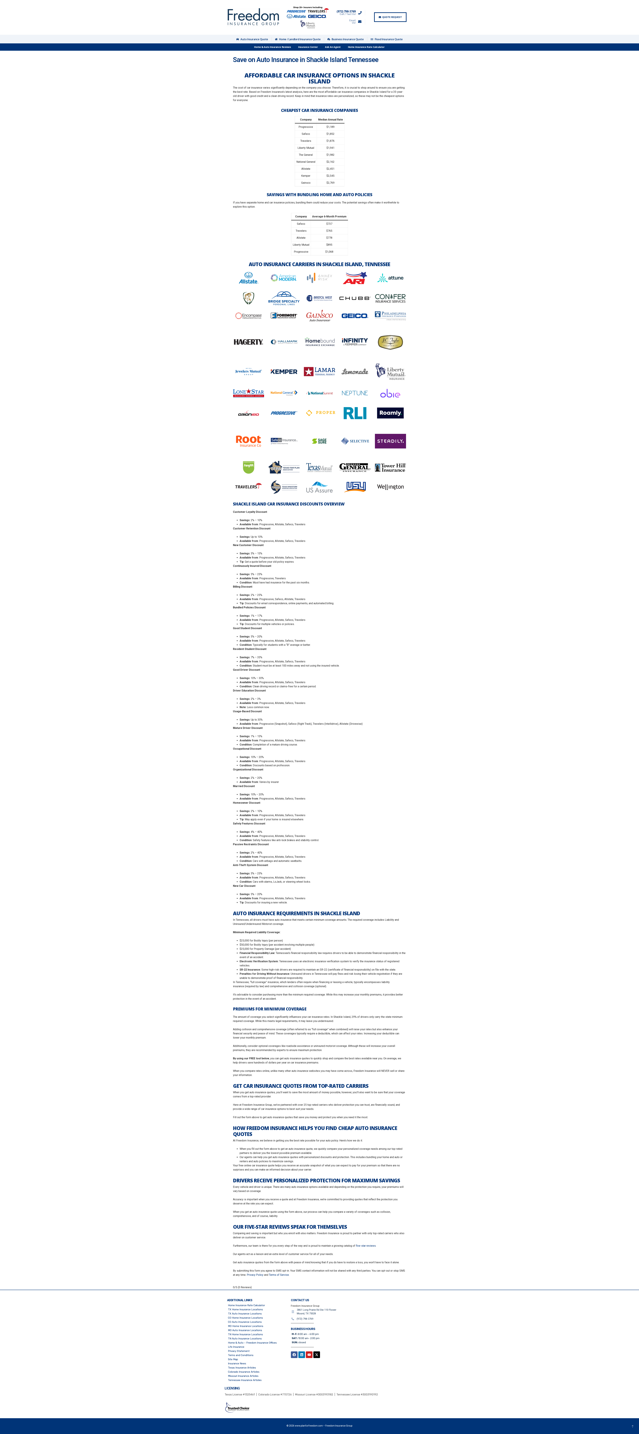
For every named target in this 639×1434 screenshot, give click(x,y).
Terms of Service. (279, 1274)
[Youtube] (309, 1354)
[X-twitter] (316, 1354)
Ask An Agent (333, 47)
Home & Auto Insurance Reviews (272, 47)
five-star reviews (366, 1245)
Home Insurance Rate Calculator (366, 47)
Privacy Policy (255, 1274)
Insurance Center (308, 47)
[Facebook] (294, 1354)
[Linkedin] (301, 1354)
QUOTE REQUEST (392, 17)
